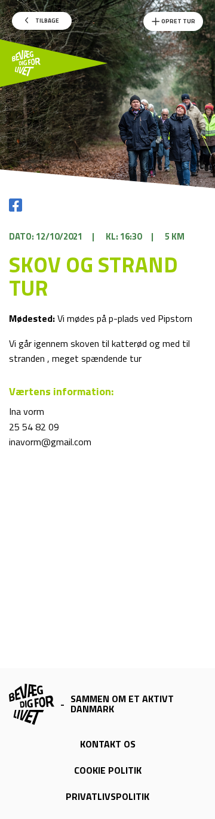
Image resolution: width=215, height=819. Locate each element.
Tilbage (46, 20)
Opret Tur (177, 21)
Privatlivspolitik (107, 796)
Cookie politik (108, 770)
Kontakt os (108, 744)
